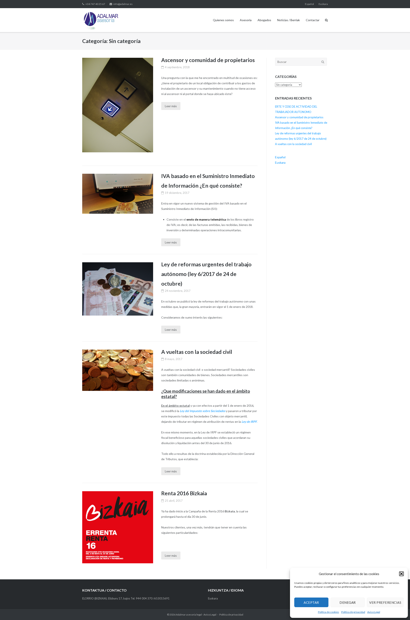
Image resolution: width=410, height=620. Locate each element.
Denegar (348, 602)
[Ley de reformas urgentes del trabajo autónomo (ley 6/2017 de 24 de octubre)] (117, 289)
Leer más (171, 106)
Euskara (323, 4)
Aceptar (311, 602)
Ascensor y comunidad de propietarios (208, 60)
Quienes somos (223, 20)
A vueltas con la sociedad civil (196, 352)
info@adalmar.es (123, 4)
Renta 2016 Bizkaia (184, 493)
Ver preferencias (385, 602)
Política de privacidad (353, 612)
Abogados (264, 20)
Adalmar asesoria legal (189, 614)
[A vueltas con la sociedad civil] (117, 370)
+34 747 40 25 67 (95, 4)
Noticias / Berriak (288, 20)
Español (309, 4)
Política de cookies (328, 612)
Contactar (312, 20)
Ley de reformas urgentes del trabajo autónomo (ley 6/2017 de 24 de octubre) (206, 273)
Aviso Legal (373, 612)
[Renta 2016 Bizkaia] (117, 527)
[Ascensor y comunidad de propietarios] (117, 105)
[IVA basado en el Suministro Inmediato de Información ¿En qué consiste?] (117, 194)
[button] (401, 574)
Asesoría (246, 20)
